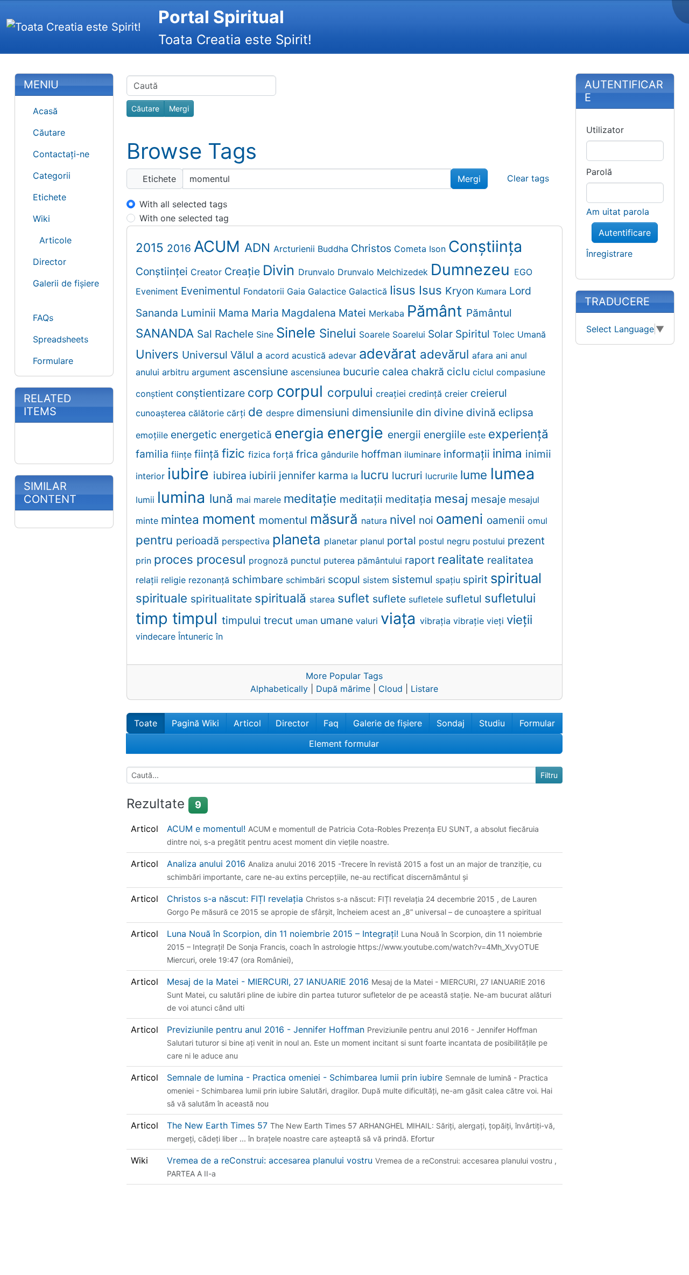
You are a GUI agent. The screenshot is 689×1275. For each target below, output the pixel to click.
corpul (302, 391)
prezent (526, 540)
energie (357, 432)
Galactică (369, 291)
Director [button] (292, 723)
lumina (183, 497)
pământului (381, 560)
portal (403, 540)
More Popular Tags (344, 675)
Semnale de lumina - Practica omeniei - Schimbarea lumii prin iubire (306, 1077)
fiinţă (208, 453)
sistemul (413, 579)
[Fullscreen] (683, 9)
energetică (247, 434)
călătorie (207, 413)
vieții (519, 619)
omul (537, 520)
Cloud (390, 688)
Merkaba (388, 313)
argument (212, 372)
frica (308, 453)
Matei (354, 312)
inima (509, 453)
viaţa (400, 618)
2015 (151, 247)
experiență (518, 433)
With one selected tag (184, 218)
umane (338, 620)
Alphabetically (279, 688)
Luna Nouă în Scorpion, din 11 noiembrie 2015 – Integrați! (284, 933)
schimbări (307, 580)
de (257, 411)
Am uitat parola (617, 211)
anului (149, 372)
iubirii (264, 475)
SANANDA (166, 333)
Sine (266, 334)
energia (301, 433)
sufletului (510, 598)
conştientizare (212, 393)
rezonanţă (210, 580)
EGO (523, 272)
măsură (335, 518)
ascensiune (262, 371)
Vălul (243, 354)
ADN (258, 247)
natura (375, 520)
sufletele (427, 599)
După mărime (343, 688)
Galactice (328, 291)
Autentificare (625, 232)
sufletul (465, 598)
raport (421, 560)
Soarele (375, 334)
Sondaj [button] (451, 723)
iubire (190, 473)
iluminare (424, 454)
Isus (432, 290)
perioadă (199, 540)
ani (503, 355)
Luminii (200, 312)
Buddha (334, 248)
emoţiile (153, 435)
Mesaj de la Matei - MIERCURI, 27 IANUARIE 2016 (269, 981)
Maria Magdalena (295, 312)
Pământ (436, 311)
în (219, 636)
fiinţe (182, 454)
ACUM (219, 246)
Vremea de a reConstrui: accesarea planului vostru (271, 1160)
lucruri (408, 475)
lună (222, 498)
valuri (368, 620)
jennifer (298, 475)
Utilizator (605, 129)
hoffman (382, 453)
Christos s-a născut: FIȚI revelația (236, 898)
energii (406, 434)
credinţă (427, 393)
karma (334, 475)
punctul (307, 560)
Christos (372, 248)
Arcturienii (295, 248)
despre (281, 413)
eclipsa (515, 412)
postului (490, 541)
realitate (462, 559)
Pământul (489, 312)
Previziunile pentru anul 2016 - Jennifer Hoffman (267, 1029)
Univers (159, 354)
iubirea (231, 475)
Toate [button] (145, 723)
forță (284, 454)
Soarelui (410, 334)
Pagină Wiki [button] (195, 723)
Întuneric (197, 636)
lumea (512, 473)
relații (148, 580)
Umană (531, 334)
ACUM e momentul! (207, 828)
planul (373, 541)
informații (468, 453)
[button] (64, 218)
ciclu (460, 371)
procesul (222, 559)
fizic (235, 453)
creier (457, 393)
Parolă (599, 171)
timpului (243, 620)
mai (245, 499)
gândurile (341, 454)
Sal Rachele (226, 333)
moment (230, 518)
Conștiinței (163, 271)
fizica (260, 454)
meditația (409, 499)
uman (308, 620)
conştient (156, 393)
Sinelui (339, 333)
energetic (195, 434)
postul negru (446, 541)
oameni (461, 518)
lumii (146, 499)
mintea (181, 519)
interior (151, 476)
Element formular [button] (344, 743)
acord (278, 355)
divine (450, 412)
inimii (538, 453)
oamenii (507, 520)
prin (145, 560)
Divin (280, 270)
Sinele (297, 332)
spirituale (163, 598)
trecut (280, 620)
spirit (476, 579)
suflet (355, 598)
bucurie (362, 371)
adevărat (389, 353)
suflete (390, 598)
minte (148, 520)
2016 (180, 248)
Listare (424, 688)
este (478, 435)
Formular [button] (537, 723)
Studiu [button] (492, 723)
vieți (497, 620)
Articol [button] (247, 723)
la (356, 476)
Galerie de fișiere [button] (387, 723)
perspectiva (247, 541)
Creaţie (243, 271)
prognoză (270, 560)
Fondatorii (265, 291)
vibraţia (436, 620)
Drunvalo (318, 272)
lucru (376, 474)
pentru (156, 540)
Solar (441, 333)
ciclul (484, 372)
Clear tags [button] (528, 178)
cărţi (237, 413)
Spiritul (474, 333)
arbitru (177, 372)
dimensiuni (324, 412)
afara (484, 355)
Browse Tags (191, 151)
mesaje (490, 499)
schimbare (259, 579)
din (425, 412)
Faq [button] (331, 723)
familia (153, 453)
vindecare (157, 636)
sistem (377, 580)
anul (518, 355)
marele (269, 499)
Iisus (404, 290)
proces (175, 559)
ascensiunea (317, 372)
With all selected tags (183, 204)
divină (482, 412)
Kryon (460, 290)
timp (154, 618)
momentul (284, 520)
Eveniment (158, 291)
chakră (429, 371)
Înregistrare (609, 253)
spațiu (449, 580)
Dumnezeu (472, 269)
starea (324, 599)
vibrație (470, 620)
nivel (404, 519)
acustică (310, 355)
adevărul (446, 354)
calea (396, 371)
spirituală (282, 598)
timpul (197, 618)
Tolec (505, 334)
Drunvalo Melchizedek (384, 272)
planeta (298, 539)
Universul (206, 354)
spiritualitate (223, 598)
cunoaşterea (162, 413)
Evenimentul (212, 290)
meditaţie (312, 498)
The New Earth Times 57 (218, 1125)
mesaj (452, 498)
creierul (488, 393)
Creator (207, 272)
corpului (351, 392)
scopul (345, 579)
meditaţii (362, 499)
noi (427, 520)
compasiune (520, 372)
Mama (235, 312)
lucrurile (442, 476)
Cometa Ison (421, 248)
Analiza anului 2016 (207, 863)
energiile (446, 434)
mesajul (524, 499)
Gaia (297, 291)
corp (262, 392)
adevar (343, 355)
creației (392, 393)
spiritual (516, 578)
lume (475, 474)
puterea (340, 560)
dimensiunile (384, 412)
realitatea (510, 560)
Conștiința (485, 246)
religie (174, 580)
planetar (342, 541)
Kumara (492, 291)
